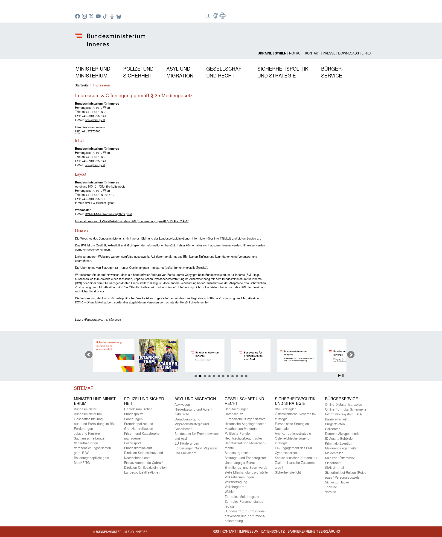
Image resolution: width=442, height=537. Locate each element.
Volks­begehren (235, 486)
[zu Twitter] (92, 16)
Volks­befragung (236, 482)
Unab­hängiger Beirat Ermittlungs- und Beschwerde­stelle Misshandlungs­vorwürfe (247, 467)
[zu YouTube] (99, 16)
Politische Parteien (238, 433)
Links (366, 53)
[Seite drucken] (222, 17)
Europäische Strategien (292, 423)
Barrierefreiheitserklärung (314, 531)
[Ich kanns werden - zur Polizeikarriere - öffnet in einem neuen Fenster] (140, 356)
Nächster (351, 354)
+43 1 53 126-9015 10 (100, 195)
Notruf (295, 53)
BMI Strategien (286, 409)
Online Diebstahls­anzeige (343, 404)
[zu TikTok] (106, 16)
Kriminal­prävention (338, 443)
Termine (331, 487)
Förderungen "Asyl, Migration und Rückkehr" (195, 450)
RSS (215, 531)
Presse (329, 53)
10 (237, 376)
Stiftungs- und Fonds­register (245, 457)
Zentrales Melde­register (242, 496)
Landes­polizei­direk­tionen (142, 472)
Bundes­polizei (134, 413)
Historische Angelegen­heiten (245, 423)
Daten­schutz (234, 413)
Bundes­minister (85, 409)
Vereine (330, 491)
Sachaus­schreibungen (90, 438)
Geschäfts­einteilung (88, 419)
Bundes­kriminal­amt (138, 448)
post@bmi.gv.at (95, 120)
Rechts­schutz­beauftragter (243, 438)
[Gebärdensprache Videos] (215, 17)
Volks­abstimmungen (239, 477)
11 (242, 376)
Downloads (348, 53)
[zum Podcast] (113, 16)
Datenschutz (273, 531)
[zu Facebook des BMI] (78, 16)
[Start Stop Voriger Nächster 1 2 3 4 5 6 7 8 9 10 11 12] (221, 354)
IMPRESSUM (249, 531)
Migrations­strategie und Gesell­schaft (191, 426)
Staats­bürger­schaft (238, 452)
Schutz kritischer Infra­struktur (296, 457)
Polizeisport (132, 443)
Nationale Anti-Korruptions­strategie (293, 431)
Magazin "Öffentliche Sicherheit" (340, 460)
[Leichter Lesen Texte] (208, 17)
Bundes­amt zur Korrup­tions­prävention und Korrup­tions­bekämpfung (245, 516)
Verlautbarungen (86, 443)
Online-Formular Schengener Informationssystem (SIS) (346, 411)
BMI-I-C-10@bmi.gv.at (99, 203)
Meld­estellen (334, 453)
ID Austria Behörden (340, 438)
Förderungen (83, 428)
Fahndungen (133, 419)
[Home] (111, 36)
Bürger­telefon (335, 424)
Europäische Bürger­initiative (245, 419)
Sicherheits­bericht (288, 472)
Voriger (89, 354)
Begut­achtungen (237, 409)
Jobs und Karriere (87, 433)
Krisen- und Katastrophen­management (143, 435)
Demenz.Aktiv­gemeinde (342, 433)
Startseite (82, 85)
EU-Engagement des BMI (293, 448)
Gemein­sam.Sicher (138, 409)
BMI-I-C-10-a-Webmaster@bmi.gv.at (108, 214)
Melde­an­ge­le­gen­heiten (341, 448)
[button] (93, 71)
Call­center (332, 428)
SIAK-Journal (334, 467)
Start (339, 375)
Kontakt (312, 53)
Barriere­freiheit (336, 419)
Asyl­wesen (182, 404)
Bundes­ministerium (88, 413)
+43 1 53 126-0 (95, 112)
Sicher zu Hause (337, 482)
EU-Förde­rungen (186, 443)
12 (246, 376)
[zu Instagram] (85, 16)
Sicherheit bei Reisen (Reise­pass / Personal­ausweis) (346, 475)
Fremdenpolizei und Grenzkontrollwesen (138, 426)
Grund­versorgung (187, 419)
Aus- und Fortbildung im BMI (95, 423)
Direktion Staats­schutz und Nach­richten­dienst (143, 455)
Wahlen (230, 491)
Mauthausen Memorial (241, 428)
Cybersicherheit (286, 452)
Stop (343, 375)
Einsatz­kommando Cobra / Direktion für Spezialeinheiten (145, 465)
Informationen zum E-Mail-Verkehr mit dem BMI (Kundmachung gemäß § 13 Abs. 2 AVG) (132, 221)
